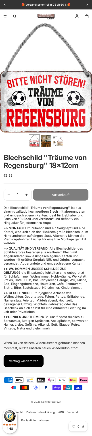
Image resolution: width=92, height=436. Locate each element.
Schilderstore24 (51, 401)
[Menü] (5, 16)
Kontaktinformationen (35, 420)
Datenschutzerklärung (40, 412)
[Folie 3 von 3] (58, 141)
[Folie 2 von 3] (46, 141)
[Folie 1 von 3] (34, 141)
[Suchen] (15, 16)
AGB (61, 412)
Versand (72, 412)
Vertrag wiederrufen (23, 361)
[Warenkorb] (87, 16)
